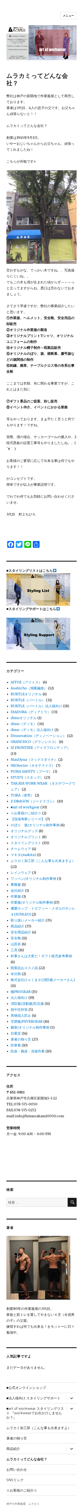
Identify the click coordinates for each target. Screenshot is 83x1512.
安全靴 (16, 938)
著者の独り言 (21, 1039)
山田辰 (16, 944)
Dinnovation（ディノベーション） (38, 736)
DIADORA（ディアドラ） (31, 712)
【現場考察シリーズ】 (28, 819)
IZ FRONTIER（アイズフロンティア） (40, 747)
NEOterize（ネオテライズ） (33, 765)
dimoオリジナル (24, 718)
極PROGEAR (21, 992)
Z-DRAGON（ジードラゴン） (33, 801)
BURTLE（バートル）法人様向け (36, 706)
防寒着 (16, 1045)
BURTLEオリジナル (26, 694)
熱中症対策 (19, 1009)
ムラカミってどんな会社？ (26, 1459)
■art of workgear (25, 807)
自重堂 (16, 1033)
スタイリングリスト (26, 843)
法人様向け (19, 997)
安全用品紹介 (21, 932)
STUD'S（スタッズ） (27, 777)
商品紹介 (17, 926)
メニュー (68, 15)
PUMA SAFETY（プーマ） (31, 771)
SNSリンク (15, 1480)
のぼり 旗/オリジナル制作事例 (35, 825)
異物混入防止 (21, 1015)
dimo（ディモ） (24, 724)
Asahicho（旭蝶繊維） (29, 688)
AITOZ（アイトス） (26, 682)
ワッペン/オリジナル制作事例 (33, 878)
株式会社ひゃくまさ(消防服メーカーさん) (43, 980)
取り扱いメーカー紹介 (28, 920)
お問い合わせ (16, 1470)
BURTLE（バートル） (28, 700)
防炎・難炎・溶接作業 (28, 1051)
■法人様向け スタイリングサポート (33, 1398)
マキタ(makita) (23, 855)
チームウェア (21, 849)
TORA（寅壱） (22, 795)
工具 (14, 950)
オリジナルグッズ (24, 831)
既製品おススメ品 (24, 968)
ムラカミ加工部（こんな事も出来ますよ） (43, 861)
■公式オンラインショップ (26, 1388)
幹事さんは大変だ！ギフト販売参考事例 (41, 956)
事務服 (16, 884)
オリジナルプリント (26, 837)
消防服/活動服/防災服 (27, 1003)
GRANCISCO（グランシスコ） (34, 742)
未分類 (16, 974)
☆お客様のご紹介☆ (26, 813)
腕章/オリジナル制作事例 (30, 1027)
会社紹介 (17, 890)
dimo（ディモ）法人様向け (32, 730)
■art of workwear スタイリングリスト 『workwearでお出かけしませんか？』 (35, 1413)
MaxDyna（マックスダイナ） (34, 759)
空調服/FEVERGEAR (27, 1021)
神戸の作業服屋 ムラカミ (23, 1504)
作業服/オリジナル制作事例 (32, 902)
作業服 (16, 896)
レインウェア (21, 872)
